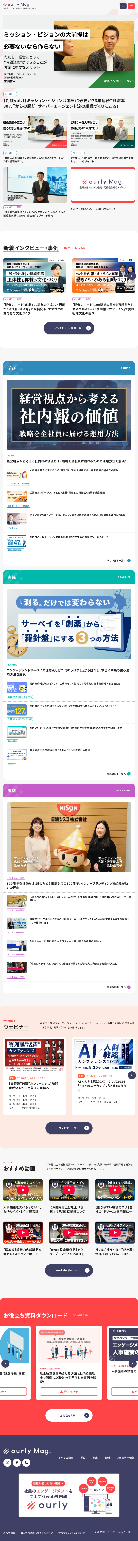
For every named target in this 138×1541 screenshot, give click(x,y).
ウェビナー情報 (126, 1457)
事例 (107, 1457)
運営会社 (8, 1532)
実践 (95, 1457)
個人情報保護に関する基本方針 (37, 1532)
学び (83, 1457)
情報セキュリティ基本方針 (71, 1532)
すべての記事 (66, 1457)
